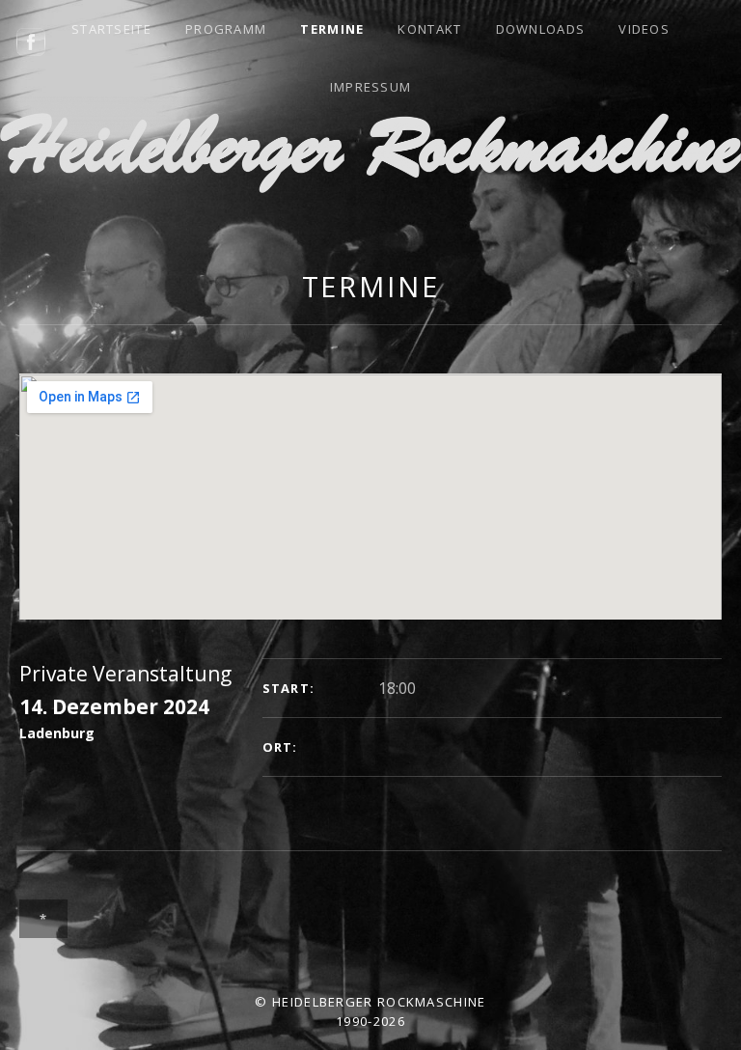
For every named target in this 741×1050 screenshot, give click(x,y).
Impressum (371, 87)
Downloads (541, 29)
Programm (225, 29)
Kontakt (429, 29)
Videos (644, 29)
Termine (332, 29)
